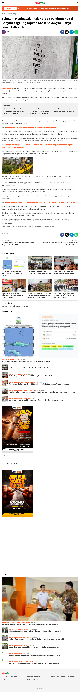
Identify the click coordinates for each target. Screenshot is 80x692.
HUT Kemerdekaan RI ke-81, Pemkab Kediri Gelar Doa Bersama (30, 8)
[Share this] (62, 32)
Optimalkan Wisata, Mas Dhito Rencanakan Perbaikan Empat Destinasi (34, 647)
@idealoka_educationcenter (12, 463)
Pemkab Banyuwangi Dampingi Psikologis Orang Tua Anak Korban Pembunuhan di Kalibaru (40, 202)
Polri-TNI (35, 390)
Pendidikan (26, 398)
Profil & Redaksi (32, 680)
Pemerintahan (32, 366)
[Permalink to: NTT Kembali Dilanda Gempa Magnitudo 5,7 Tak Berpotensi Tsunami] (14, 263)
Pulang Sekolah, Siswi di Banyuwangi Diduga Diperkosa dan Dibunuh (32, 127)
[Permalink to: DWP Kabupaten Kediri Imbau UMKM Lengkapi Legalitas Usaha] (66, 263)
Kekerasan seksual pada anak (22, 227)
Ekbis (15, 374)
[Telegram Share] (71, 32)
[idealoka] (40, 3)
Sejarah (23, 622)
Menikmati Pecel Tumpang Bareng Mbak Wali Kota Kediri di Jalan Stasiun (35, 663)
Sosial (17, 359)
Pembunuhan (38, 227)
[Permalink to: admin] (4, 32)
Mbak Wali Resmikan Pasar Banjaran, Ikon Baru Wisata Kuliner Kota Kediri (35, 631)
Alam (3, 359)
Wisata (28, 622)
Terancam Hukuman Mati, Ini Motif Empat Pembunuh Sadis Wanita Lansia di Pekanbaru (39, 111)
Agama (11, 366)
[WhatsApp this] (76, 32)
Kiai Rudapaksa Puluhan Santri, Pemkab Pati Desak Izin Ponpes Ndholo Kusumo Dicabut (14, 111)
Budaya (8, 622)
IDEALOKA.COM (7, 88)
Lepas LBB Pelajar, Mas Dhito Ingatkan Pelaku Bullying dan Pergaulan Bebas (64, 295)
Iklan (3, 680)
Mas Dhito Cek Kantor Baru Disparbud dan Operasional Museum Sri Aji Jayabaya (30, 624)
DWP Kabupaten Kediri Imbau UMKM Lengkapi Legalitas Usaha (65, 272)
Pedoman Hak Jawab (33, 677)
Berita (7, 359)
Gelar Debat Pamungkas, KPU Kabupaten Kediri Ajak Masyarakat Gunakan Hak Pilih (18, 243)
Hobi (20, 637)
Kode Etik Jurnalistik (9, 677)
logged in (12, 306)
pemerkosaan (49, 227)
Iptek (21, 382)
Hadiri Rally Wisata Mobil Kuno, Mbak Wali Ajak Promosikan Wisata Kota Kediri (36, 639)
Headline (12, 359)
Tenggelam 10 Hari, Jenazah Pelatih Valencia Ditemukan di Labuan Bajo (34, 655)
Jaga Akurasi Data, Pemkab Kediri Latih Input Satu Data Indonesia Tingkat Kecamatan (13, 295)
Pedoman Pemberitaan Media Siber (63, 677)
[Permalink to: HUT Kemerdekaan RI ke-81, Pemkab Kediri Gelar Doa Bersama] (40, 263)
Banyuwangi (6, 227)
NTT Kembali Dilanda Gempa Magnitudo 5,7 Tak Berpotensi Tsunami (12, 273)
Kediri (25, 366)
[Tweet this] (67, 32)
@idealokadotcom (9, 456)
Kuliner (25, 661)
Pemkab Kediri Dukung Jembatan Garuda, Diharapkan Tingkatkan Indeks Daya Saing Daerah (39, 295)
